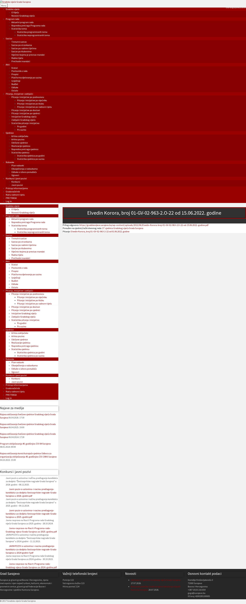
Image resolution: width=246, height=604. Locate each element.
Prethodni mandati (20, 61)
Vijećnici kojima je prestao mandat (28, 54)
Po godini (21, 126)
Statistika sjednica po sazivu (30, 158)
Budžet (14, 84)
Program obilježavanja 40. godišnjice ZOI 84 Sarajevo (25, 443)
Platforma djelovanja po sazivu (26, 77)
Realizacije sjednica (20, 146)
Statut (14, 67)
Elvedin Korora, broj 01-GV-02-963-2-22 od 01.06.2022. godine (100, 231)
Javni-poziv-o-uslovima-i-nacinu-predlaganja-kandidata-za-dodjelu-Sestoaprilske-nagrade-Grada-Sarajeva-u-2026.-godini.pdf (31, 492)
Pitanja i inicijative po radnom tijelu (34, 106)
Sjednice (10, 132)
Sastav (9, 38)
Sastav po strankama (21, 45)
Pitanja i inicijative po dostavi (25, 110)
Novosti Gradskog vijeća (23, 15)
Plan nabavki (17, 165)
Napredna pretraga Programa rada (28, 25)
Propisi (14, 74)
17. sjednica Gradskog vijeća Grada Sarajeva (122, 228)
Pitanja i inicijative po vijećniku (32, 100)
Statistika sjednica (20, 152)
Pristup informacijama (17, 188)
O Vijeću (15, 12)
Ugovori (15, 175)
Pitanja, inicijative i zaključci (19, 93)
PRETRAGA (11, 198)
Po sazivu (21, 129)
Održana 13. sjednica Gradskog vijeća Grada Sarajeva (156, 579)
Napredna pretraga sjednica (24, 149)
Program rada (12, 19)
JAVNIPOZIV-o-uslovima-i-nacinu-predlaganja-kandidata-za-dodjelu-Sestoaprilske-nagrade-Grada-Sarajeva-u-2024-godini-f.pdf (31, 549)
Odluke (14, 87)
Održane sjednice (19, 142)
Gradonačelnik (13, 191)
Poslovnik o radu (19, 71)
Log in (9, 201)
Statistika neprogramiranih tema (33, 35)
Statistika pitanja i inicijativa (25, 123)
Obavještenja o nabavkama (24, 168)
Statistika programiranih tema (32, 31)
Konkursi (15, 181)
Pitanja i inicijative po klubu (30, 103)
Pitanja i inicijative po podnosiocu (27, 97)
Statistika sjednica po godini (31, 155)
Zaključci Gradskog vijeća (23, 119)
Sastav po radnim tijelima (23, 48)
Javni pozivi (17, 185)
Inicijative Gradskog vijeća (23, 116)
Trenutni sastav (19, 41)
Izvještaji (15, 80)
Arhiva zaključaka (19, 136)
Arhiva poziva (17, 139)
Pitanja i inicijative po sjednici (25, 113)
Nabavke (10, 162)
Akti (8, 64)
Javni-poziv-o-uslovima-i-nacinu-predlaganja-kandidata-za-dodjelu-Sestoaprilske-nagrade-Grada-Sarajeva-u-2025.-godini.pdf (31, 513)
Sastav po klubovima (21, 51)
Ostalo (14, 90)
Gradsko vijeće (13, 9)
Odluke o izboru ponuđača (24, 172)
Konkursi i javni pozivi (16, 178)
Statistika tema (19, 28)
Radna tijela (17, 58)
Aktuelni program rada (22, 22)
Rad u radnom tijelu (15, 194)
